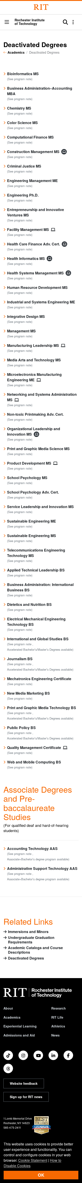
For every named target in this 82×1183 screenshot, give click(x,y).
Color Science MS (22, 122)
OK (41, 1175)
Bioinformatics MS (23, 73)
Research (58, 1008)
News (55, 1035)
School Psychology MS (27, 477)
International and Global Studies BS (38, 638)
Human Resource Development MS (37, 287)
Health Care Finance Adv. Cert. (34, 244)
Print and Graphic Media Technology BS (41, 707)
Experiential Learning (20, 1026)
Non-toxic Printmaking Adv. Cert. (35, 414)
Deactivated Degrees (26, 958)
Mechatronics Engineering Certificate (39, 678)
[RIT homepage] (37, 992)
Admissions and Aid (19, 1035)
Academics (16, 52)
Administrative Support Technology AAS (42, 868)
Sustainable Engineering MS (31, 535)
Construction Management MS (33, 151)
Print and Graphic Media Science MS (38, 448)
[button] (7, 22)
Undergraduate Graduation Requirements (31, 940)
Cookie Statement (32, 1160)
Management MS (21, 331)
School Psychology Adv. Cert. (33, 492)
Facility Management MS (28, 229)
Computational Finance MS (30, 137)
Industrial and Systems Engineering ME (41, 302)
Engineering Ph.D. (22, 195)
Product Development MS (29, 463)
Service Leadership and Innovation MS (40, 506)
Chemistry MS (19, 108)
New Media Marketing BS (28, 693)
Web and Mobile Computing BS (34, 762)
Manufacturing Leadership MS (33, 345)
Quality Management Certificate (34, 747)
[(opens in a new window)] (8, 1055)
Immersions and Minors (28, 931)
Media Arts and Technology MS (34, 359)
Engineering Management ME (32, 180)
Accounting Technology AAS (32, 848)
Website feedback (24, 1083)
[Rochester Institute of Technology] (41, 7)
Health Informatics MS (26, 258)
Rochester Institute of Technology (30, 22)
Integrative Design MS (26, 316)
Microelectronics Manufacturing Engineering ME (34, 377)
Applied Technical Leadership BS (36, 570)
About (8, 1008)
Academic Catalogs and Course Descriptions (35, 950)
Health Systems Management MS (36, 273)
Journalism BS (20, 658)
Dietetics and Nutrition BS (29, 604)
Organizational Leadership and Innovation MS (33, 431)
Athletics (58, 1026)
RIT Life (57, 1017)
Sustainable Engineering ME (31, 521)
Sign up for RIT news (26, 1096)
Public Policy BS (21, 727)
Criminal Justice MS (24, 166)
